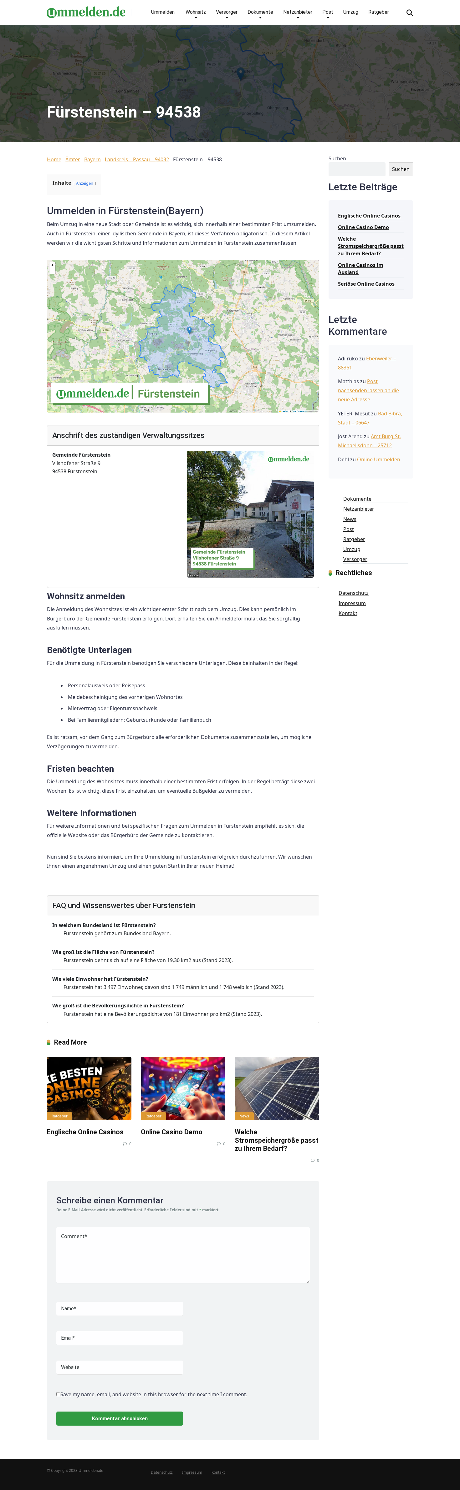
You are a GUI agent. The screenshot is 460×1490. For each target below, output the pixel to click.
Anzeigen (84, 183)
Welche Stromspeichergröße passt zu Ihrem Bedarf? (277, 1140)
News (244, 1116)
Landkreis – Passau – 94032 (137, 159)
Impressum (352, 603)
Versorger (227, 12)
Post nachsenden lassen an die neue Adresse (368, 390)
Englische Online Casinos (85, 1132)
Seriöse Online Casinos (366, 283)
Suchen (337, 158)
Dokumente (260, 12)
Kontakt (348, 613)
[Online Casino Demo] (183, 1088)
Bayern (92, 159)
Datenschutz (354, 592)
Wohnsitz (196, 12)
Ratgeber (378, 12)
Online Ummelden (378, 459)
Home (54, 159)
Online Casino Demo (171, 1132)
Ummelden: (163, 12)
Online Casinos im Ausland (360, 269)
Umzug (350, 12)
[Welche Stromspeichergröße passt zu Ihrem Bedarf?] (277, 1088)
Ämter (72, 159)
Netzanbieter (297, 12)
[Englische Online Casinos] (89, 1088)
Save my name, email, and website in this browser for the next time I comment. (153, 1394)
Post (327, 12)
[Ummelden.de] (86, 10)
